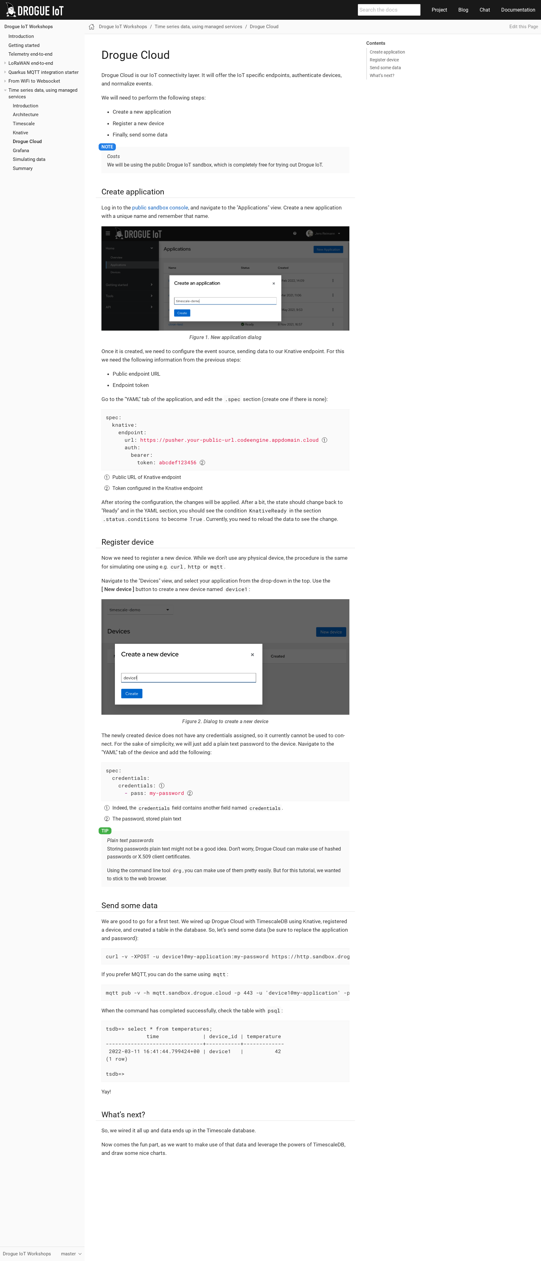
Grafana (21, 150)
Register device (384, 59)
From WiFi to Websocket (34, 81)
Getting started (23, 45)
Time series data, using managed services (198, 26)
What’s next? (382, 75)
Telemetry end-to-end (30, 54)
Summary (23, 169)
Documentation (518, 10)
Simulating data (29, 159)
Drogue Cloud (27, 142)
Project (439, 10)
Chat (485, 10)
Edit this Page (523, 26)
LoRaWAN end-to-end (30, 63)
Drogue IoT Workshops (28, 27)
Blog (463, 10)
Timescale (24, 123)
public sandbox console (160, 207)
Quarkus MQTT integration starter (43, 72)
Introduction (21, 36)
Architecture (26, 115)
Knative (20, 133)
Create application (387, 51)
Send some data (385, 67)
